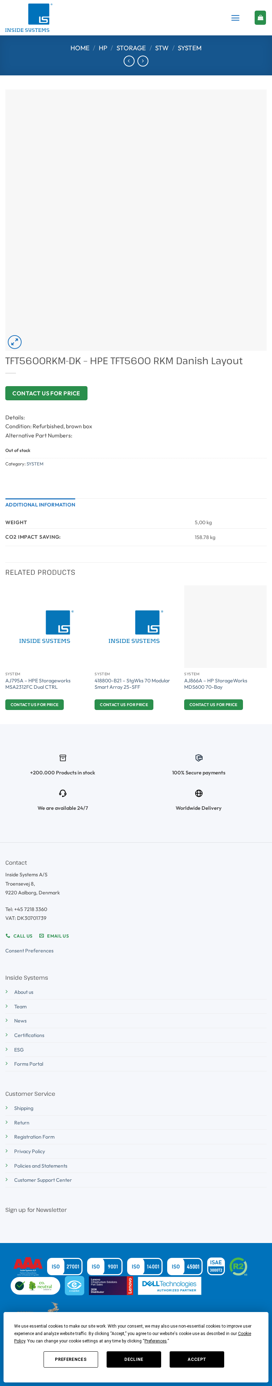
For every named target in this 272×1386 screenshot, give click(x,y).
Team (20, 1006)
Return (21, 1122)
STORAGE (131, 48)
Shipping (23, 1108)
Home (80, 48)
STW (162, 48)
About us (23, 992)
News (20, 1021)
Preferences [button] (155, 1341)
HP (103, 48)
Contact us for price (46, 393)
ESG (19, 1050)
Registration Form (34, 1137)
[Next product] (129, 61)
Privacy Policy (29, 1151)
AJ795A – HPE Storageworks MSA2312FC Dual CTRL (37, 684)
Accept (197, 1359)
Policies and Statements (40, 1166)
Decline (133, 1359)
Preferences (70, 1359)
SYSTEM (190, 48)
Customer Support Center (43, 1180)
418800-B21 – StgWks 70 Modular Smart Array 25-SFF (132, 684)
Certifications (29, 1035)
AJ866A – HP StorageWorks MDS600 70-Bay (215, 684)
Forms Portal (28, 1064)
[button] (235, 17)
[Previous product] (142, 61)
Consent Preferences (29, 950)
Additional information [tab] (40, 505)
